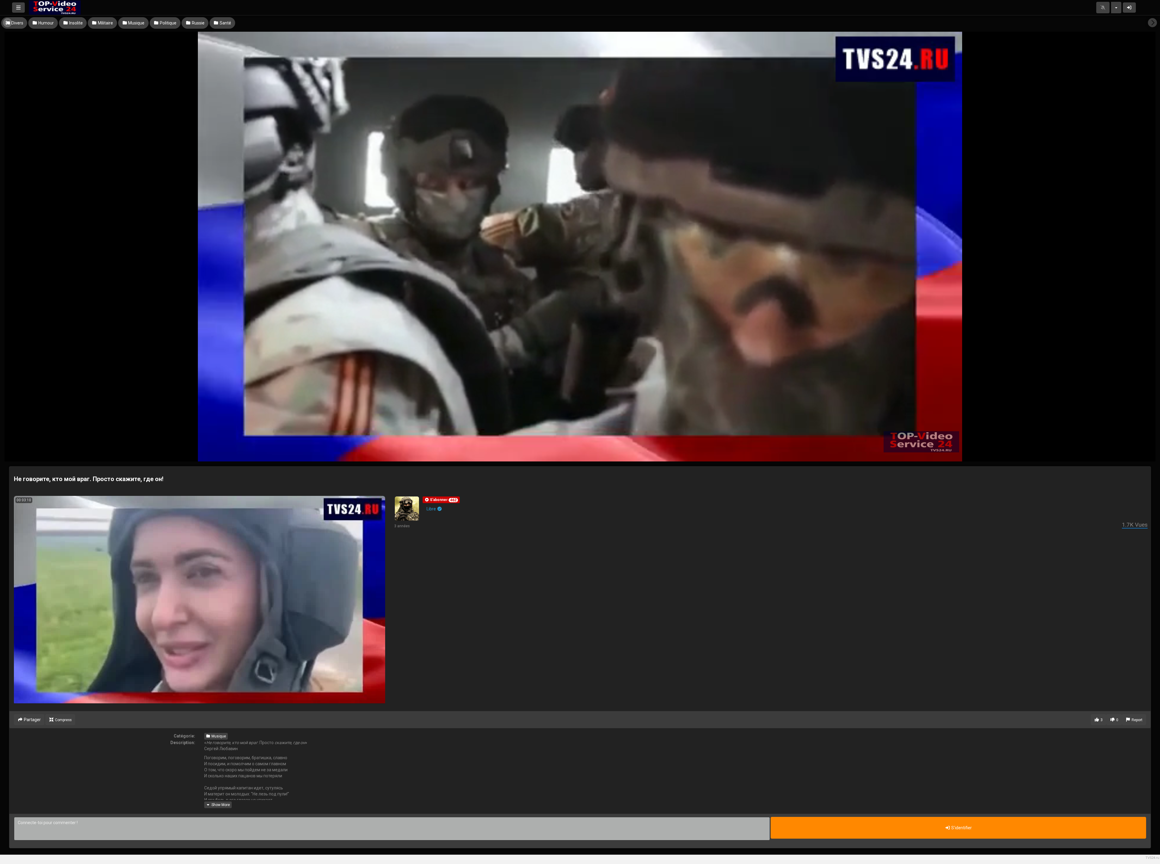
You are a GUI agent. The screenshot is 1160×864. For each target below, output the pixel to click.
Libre (432, 508)
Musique (218, 736)
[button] (441, 499)
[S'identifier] (1129, 7)
